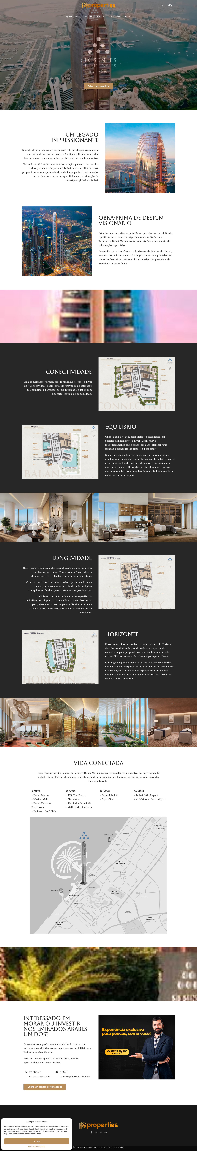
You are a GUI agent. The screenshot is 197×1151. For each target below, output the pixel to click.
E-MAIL (64, 1072)
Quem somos (73, 17)
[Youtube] (106, 1132)
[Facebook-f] (91, 1132)
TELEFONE (35, 1072)
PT (163, 5)
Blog (128, 17)
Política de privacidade (36, 1147)
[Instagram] (96, 1132)
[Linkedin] (101, 1132)
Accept (37, 1141)
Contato (115, 17)
